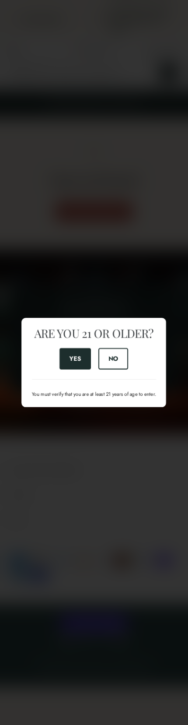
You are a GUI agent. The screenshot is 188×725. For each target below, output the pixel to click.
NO (113, 358)
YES (75, 358)
